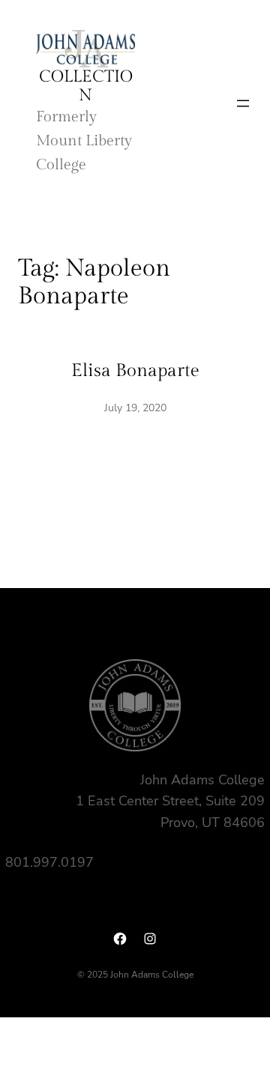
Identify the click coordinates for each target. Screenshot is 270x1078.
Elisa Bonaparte (135, 370)
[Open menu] (243, 103)
